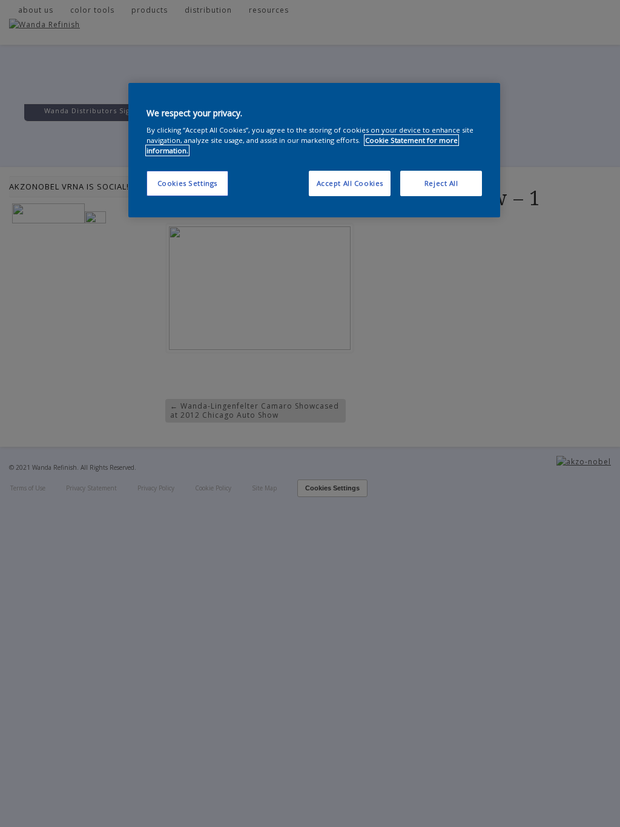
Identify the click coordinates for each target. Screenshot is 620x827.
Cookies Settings (187, 183)
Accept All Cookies (350, 183)
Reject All (441, 183)
